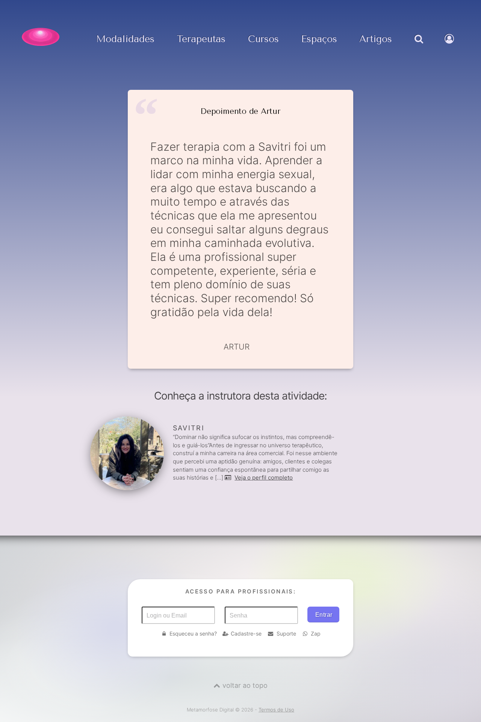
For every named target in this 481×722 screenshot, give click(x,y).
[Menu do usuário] (450, 46)
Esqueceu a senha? (193, 633)
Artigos (375, 39)
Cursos (263, 39)
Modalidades (125, 39)
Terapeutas (201, 39)
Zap (316, 633)
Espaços (319, 39)
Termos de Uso (276, 710)
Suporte (286, 633)
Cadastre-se (246, 633)
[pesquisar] (418, 46)
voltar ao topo (245, 685)
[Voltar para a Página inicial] (40, 37)
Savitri (189, 428)
